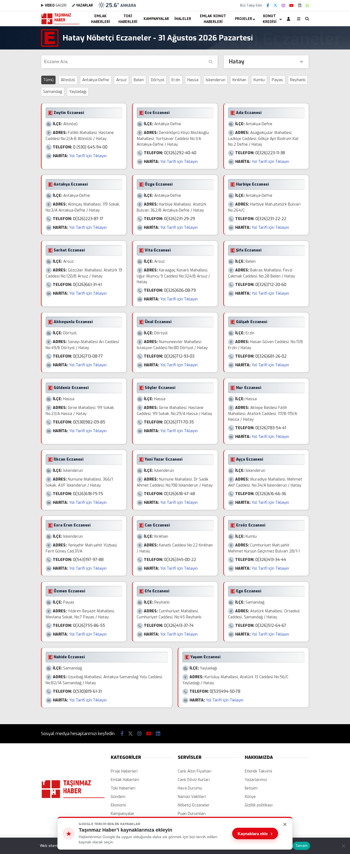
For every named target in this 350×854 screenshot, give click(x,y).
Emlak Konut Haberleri (213, 18)
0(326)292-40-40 (180, 153)
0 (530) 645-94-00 (90, 147)
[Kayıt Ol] (289, 18)
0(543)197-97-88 (88, 559)
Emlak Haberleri (100, 18)
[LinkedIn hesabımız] (299, 5)
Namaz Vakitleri (192, 796)
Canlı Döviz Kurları (194, 779)
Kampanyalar (156, 18)
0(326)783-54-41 (270, 428)
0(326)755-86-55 (89, 625)
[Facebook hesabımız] (268, 5)
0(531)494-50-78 (225, 691)
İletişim (251, 788)
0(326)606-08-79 (180, 290)
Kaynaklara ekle (255, 833)
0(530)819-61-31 (87, 691)
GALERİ (55, 5)
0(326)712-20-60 (270, 284)
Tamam (301, 845)
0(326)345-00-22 (180, 559)
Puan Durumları (192, 813)
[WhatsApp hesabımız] (307, 5)
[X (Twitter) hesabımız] (275, 5)
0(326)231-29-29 (179, 218)
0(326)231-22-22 (270, 218)
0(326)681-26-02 (271, 356)
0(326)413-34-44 (270, 559)
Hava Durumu (190, 788)
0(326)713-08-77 (88, 356)
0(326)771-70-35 (179, 422)
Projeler (243, 18)
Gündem (118, 796)
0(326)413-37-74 (179, 625)
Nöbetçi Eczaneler (194, 805)
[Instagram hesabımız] (283, 5)
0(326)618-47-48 (179, 493)
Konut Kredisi (269, 18)
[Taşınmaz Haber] (60, 23)
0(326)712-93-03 (179, 356)
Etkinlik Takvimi (258, 771)
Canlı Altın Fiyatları (194, 771)
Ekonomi (118, 805)
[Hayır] (343, 846)
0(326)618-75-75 (88, 493)
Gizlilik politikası (259, 805)
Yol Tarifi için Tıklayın (88, 156)
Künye (250, 796)
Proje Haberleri (124, 771)
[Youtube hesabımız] (291, 5)
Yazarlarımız (256, 779)
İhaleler (182, 18)
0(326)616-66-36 (270, 493)
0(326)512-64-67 (270, 625)
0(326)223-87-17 (88, 218)
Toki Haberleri (127, 18)
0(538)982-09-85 (89, 422)
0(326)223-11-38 (270, 153)
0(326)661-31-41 (87, 284)
